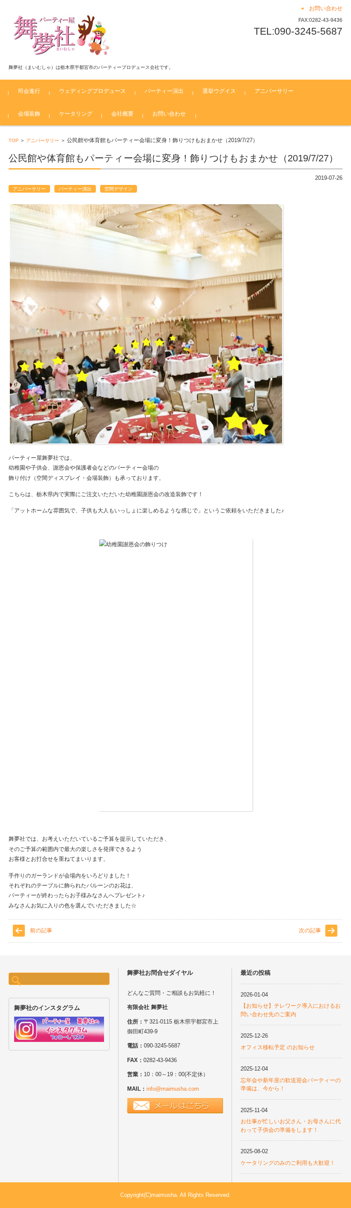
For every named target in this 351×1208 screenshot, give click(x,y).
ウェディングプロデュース (92, 91)
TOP (13, 140)
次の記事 (310, 930)
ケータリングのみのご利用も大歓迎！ (288, 1163)
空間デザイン (118, 188)
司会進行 (29, 91)
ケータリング (75, 113)
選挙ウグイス (219, 91)
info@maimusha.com (172, 1089)
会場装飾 (29, 113)
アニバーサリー (274, 91)
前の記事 (41, 930)
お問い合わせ (169, 113)
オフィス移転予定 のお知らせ (278, 1047)
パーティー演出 (164, 91)
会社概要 (122, 113)
